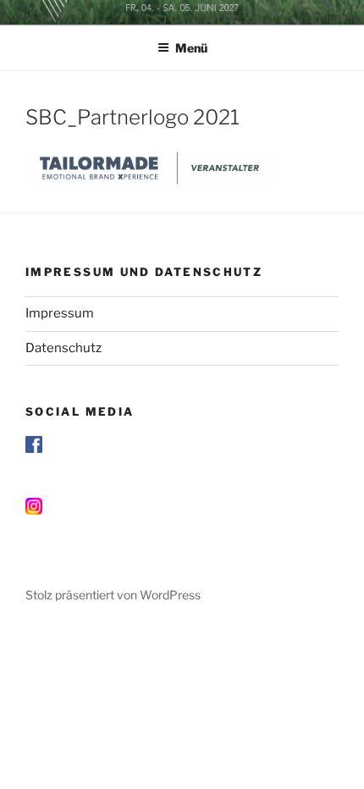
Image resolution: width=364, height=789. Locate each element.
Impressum (59, 313)
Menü (191, 48)
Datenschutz (63, 348)
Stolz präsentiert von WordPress (113, 595)
